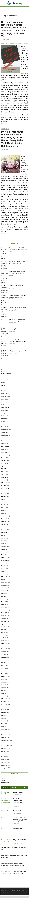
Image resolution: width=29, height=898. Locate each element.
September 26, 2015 (6, 859)
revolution (21, 43)
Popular (5, 787)
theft (27, 43)
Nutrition (3, 440)
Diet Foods (3, 385)
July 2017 (3, 690)
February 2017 (4, 698)
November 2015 (5, 740)
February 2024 (4, 516)
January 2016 (4, 734)
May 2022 (3, 552)
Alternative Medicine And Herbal (9, 377)
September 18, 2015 (18, 843)
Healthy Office (4, 424)
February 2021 (4, 576)
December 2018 (5, 648)
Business (3, 382)
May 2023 (3, 540)
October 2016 (4, 709)
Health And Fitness (5, 396)
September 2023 (5, 529)
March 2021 (4, 574)
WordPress (19, 890)
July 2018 (3, 662)
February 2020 (4, 610)
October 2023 (4, 527)
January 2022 (4, 560)
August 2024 (4, 499)
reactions (17, 43)
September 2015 (5, 745)
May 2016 (3, 723)
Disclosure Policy (5, 782)
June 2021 (3, 565)
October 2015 (4, 743)
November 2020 (5, 585)
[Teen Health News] (6, 811)
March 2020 (4, 607)
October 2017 (4, 684)
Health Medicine (5, 407)
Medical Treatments (5, 435)
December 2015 (5, 737)
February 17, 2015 (5, 851)
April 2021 (3, 571)
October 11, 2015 (5, 39)
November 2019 (5, 618)
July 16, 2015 (5, 149)
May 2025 (3, 474)
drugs (6, 43)
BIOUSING (14, 890)
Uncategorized (4, 443)
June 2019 (3, 632)
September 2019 (5, 624)
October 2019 (4, 621)
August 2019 (4, 626)
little (8, 43)
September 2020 (5, 590)
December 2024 (5, 488)
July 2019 (3, 629)
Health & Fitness (5, 393)
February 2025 (4, 482)
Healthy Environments (6, 413)
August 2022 (4, 549)
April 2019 (3, 637)
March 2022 (4, 554)
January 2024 (4, 518)
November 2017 (5, 682)
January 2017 (4, 701)
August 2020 (4, 593)
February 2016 (4, 732)
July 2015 (3, 751)
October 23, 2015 (17, 813)
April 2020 (3, 604)
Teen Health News (18, 810)
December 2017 (5, 679)
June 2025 (3, 471)
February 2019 (4, 643)
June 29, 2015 (16, 806)
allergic (2, 43)
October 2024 (4, 493)
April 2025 (3, 477)
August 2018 (4, 660)
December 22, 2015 (17, 794)
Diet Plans (3, 388)
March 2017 (4, 696)
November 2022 (5, 546)
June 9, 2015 (4, 867)
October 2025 (4, 463)
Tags (23, 787)
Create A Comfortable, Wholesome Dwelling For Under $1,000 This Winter (20, 819)
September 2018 (5, 657)
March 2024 (4, 513)
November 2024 (5, 491)
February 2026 (4, 455)
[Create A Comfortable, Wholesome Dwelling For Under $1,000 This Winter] (6, 817)
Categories (3, 369)
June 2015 (3, 754)
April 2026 (3, 449)
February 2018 (4, 676)
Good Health (4, 390)
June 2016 (3, 721)
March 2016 (4, 729)
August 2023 (4, 532)
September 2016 (5, 712)
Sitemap (3, 780)
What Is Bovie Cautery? (19, 792)
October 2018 (4, 654)
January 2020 (4, 612)
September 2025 (5, 466)
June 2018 (3, 665)
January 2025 (4, 485)
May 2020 (3, 601)
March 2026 (4, 452)
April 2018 (3, 671)
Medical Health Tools (6, 429)
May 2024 (3, 507)
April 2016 (3, 726)
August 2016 (4, 715)
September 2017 (5, 687)
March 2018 (4, 673)
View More (5, 123)
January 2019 (4, 646)
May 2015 (3, 756)
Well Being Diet (17, 828)
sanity (24, 43)
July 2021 (3, 563)
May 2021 (3, 568)
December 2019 (5, 615)
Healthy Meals (4, 421)
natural (13, 153)
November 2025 (5, 460)
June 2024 (3, 504)
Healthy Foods (4, 415)
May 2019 (3, 635)
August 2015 (4, 748)
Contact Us (3, 778)
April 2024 (3, 510)
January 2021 (4, 579)
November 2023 (5, 524)
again (2, 153)
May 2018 (3, 668)
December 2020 (5, 582)
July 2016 (3, 718)
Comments (14, 787)
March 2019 (4, 640)
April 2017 (3, 693)
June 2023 (3, 538)
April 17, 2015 (16, 823)
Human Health (4, 426)
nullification (12, 43)
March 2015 (4, 762)
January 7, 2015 (17, 830)
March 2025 (4, 480)
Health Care (4, 401)
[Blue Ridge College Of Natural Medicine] (6, 871)
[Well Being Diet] (6, 828)
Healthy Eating (4, 410)
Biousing (3, 890)
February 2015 (4, 765)
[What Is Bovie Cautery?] (6, 792)
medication (10, 153)
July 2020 (3, 596)
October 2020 (4, 588)
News (2, 438)
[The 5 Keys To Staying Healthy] (6, 839)
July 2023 (3, 535)
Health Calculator (5, 399)
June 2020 (3, 599)
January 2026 (4, 457)
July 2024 (3, 502)
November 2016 (5, 707)
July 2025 (3, 468)
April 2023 (3, 543)
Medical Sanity (5, 19)
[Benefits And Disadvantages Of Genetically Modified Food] (6, 799)
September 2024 (5, 496)
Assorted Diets (4, 379)
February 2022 (4, 557)
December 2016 (5, 704)
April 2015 (3, 759)
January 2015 (4, 768)
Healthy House (4, 418)
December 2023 (5, 521)
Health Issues (4, 404)
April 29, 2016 (16, 875)
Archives (3, 371)
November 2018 (5, 651)
